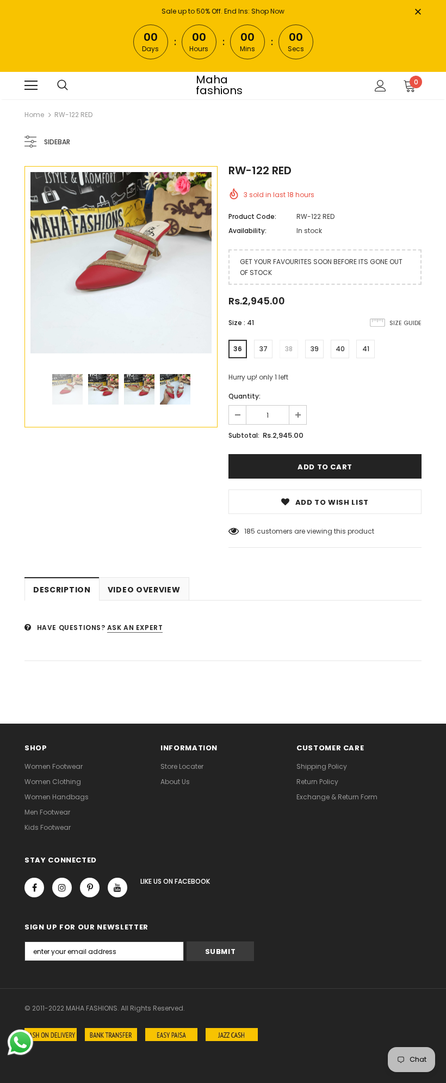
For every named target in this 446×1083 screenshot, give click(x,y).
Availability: (247, 230)
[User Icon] (380, 85)
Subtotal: (243, 435)
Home (34, 114)
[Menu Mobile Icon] (31, 85)
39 (315, 348)
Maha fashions (219, 85)
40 (340, 348)
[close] (417, 12)
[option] (121, 262)
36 (237, 348)
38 (289, 348)
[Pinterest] (90, 887)
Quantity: (244, 396)
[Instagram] (62, 887)
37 (263, 348)
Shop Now (267, 11)
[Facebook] (34, 887)
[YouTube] (117, 887)
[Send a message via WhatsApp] (20, 1042)
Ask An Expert (135, 627)
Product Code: (252, 216)
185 (249, 531)
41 (365, 348)
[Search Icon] (62, 85)
